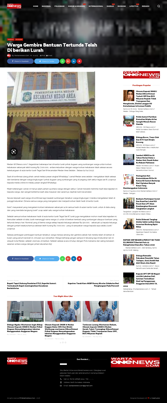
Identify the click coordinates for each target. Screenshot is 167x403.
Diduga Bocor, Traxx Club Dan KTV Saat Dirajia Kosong (147, 140)
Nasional (46, 6)
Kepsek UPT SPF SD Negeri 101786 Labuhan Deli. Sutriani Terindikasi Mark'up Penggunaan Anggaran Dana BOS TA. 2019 (141, 280)
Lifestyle (133, 6)
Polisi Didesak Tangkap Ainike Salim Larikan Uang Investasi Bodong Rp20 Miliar (148, 223)
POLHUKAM (59, 6)
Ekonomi (122, 6)
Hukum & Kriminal (76, 6)
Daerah (110, 6)
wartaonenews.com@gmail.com (81, 386)
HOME (35, 6)
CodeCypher (156, 398)
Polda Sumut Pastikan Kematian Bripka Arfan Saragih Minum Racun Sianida (146, 120)
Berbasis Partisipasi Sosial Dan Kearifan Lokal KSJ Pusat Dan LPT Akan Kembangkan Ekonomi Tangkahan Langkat (148, 203)
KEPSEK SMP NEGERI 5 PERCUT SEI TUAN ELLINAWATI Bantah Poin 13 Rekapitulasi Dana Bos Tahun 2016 (141, 242)
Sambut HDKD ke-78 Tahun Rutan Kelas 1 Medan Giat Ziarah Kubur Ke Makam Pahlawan (147, 159)
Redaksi (145, 6)
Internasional (96, 6)
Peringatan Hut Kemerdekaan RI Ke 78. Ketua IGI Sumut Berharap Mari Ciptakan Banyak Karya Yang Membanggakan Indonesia (141, 182)
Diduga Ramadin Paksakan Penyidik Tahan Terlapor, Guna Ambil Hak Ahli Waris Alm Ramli (147, 259)
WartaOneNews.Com (28, 398)
